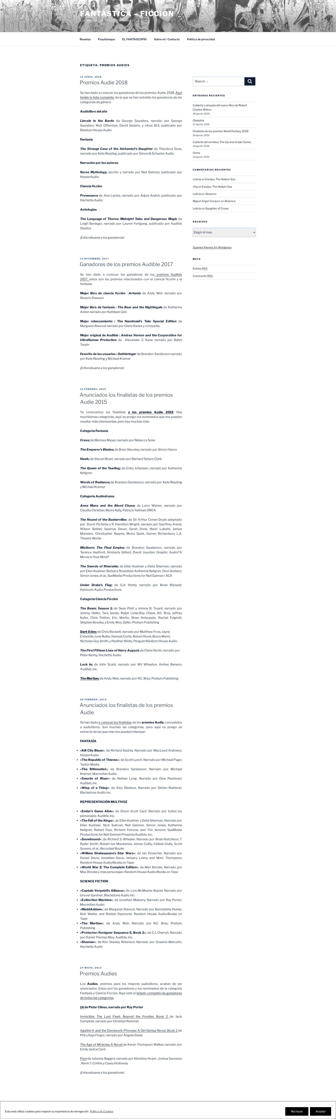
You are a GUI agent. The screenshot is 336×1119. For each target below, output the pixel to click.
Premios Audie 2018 (104, 82)
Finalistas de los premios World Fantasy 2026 (220, 131)
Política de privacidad (201, 39)
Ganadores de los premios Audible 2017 (126, 264)
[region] (168, 1110)
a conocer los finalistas (115, 722)
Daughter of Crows (217, 208)
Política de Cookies (101, 1111)
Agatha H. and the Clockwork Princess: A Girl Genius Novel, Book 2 (129, 1030)
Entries (200, 268)
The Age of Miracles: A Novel (101, 1044)
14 (82, 1007)
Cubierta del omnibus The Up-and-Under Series (222, 142)
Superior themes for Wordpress (212, 247)
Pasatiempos (106, 39)
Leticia (197, 179)
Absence (210, 193)
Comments (203, 276)
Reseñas (85, 39)
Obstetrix (198, 120)
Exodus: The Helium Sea (220, 179)
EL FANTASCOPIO (134, 39)
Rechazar (297, 1111)
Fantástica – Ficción (127, 13)
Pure (83, 1058)
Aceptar (321, 1111)
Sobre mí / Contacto (167, 39)
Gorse (196, 152)
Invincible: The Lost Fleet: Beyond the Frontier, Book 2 (125, 1016)
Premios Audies (98, 973)
